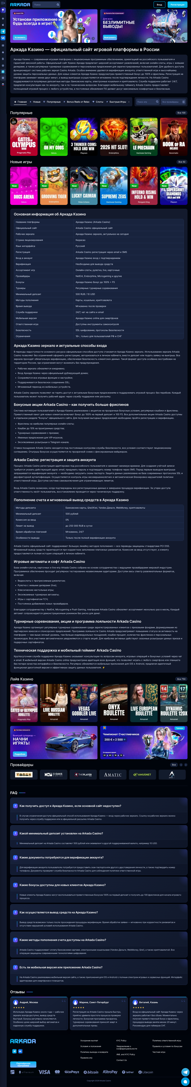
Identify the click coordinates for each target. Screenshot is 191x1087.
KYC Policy (121, 1040)
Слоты (99, 101)
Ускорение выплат (89, 1040)
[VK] (20, 1051)
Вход (159, 4)
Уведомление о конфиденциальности (126, 1047)
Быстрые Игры (118, 101)
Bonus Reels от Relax (78, 101)
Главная (22, 101)
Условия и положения (90, 1046)
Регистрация (177, 4)
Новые (36, 101)
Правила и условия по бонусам (167, 1046)
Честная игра (158, 1052)
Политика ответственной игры (166, 1040)
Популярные (54, 101)
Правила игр (86, 1058)
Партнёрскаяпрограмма (23, 1064)
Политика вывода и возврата (94, 1052)
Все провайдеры (170, 102)
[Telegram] (14, 1051)
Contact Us (121, 1060)
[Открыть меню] (3, 3)
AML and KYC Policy (125, 1054)
